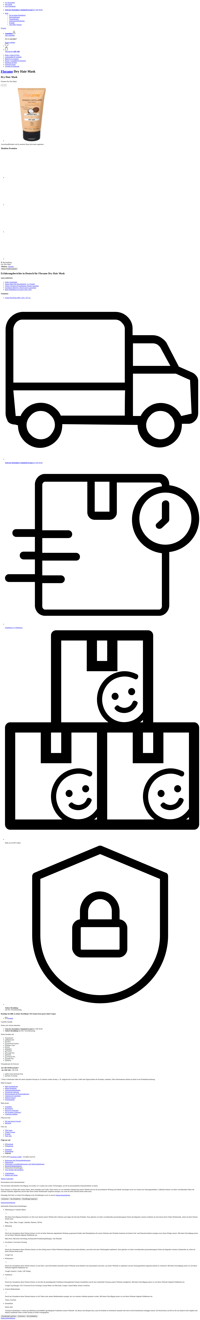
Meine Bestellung (11, 1088)
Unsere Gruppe (10, 1132)
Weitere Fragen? (10, 1098)
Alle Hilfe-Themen (15, 25)
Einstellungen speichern (9, 1316)
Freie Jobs (8, 1136)
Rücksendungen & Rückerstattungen (17, 1094)
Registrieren (9, 1108)
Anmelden (8, 1107)
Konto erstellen (10, 42)
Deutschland (9, 1151)
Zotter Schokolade (11, 282)
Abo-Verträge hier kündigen (14, 1170)
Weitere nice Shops (11, 1175)
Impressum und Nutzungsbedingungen (17, 1160)
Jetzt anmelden (10, 35)
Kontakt (11, 23)
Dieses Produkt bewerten (9, 269)
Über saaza (8, 1130)
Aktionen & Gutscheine (13, 1096)
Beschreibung (7, 262)
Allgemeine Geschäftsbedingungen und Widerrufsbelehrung (24, 1164)
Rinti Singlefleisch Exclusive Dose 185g (18, 289)
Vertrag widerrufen (7, 1179)
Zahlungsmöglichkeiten (17, 21)
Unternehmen (9, 1173)
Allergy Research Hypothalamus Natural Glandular (22, 286)
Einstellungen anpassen (29, 1199)
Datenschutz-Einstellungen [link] (14, 1168)
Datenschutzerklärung (63, 1195)
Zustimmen (5, 1199)
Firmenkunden (10, 1099)
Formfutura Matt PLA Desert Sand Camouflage (20, 288)
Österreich (8, 1149)
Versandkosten (14, 19)
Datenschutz (9, 1162)
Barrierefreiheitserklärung (13, 1166)
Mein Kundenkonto (11, 1086)
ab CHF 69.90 (23, 10)
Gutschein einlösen (11, 1114)
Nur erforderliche (15, 1199)
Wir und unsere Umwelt (13, 1121)
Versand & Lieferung (12, 1092)
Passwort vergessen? (12, 1110)
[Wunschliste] (6, 46)
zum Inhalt (8, 4)
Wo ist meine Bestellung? (17, 15)
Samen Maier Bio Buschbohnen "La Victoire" (20, 284)
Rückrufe (8, 1123)
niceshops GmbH (16, 1157)
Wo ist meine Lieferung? (13, 1112)
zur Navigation (10, 2)
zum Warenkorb (10, 6)
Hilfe (6, 13)
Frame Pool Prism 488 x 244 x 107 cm (17, 298)
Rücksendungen (14, 17)
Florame (7, 71)
